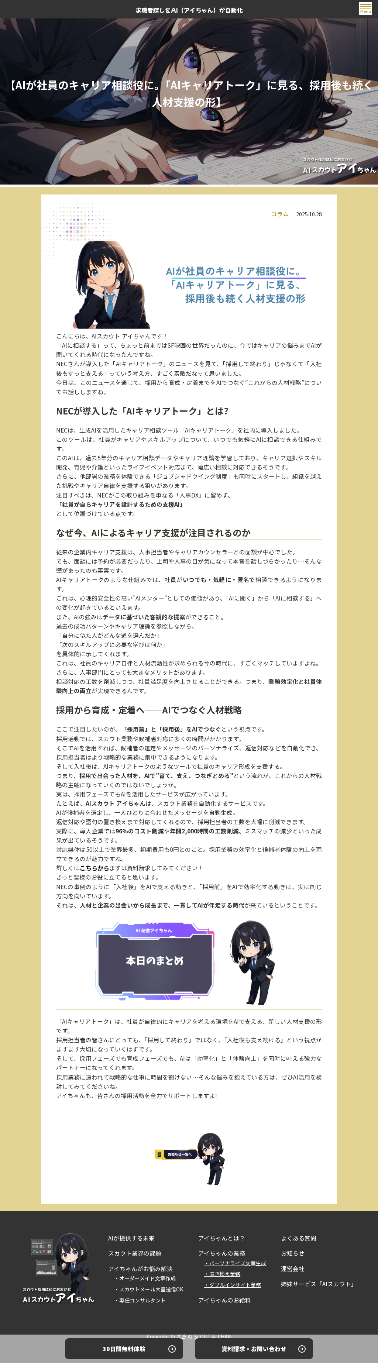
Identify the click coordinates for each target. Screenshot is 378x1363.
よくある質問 (298, 1238)
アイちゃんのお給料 (224, 1300)
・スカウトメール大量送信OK (148, 1289)
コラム (280, 214)
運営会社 (293, 1268)
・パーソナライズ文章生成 (235, 1263)
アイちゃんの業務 (221, 1253)
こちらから (94, 868)
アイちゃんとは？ (221, 1238)
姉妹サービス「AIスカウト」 (319, 1284)
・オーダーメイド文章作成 (145, 1278)
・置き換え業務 (222, 1273)
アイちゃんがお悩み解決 (140, 1268)
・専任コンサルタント (140, 1300)
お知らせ (293, 1253)
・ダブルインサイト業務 (232, 1284)
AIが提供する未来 (131, 1238)
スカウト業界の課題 (134, 1253)
